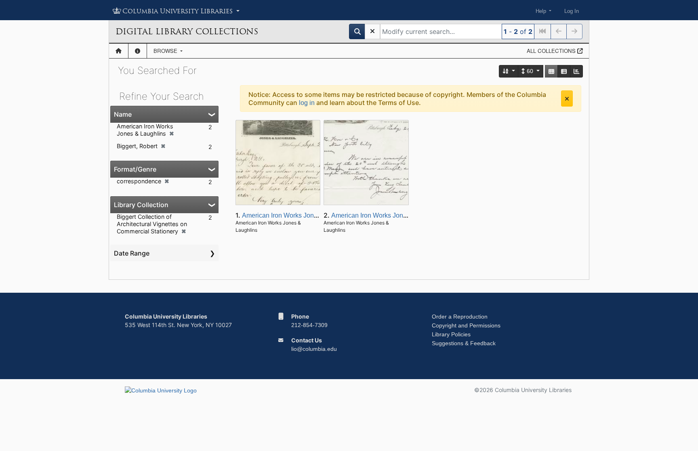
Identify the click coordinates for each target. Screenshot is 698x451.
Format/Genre (135, 169)
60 (530, 71)
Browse (166, 51)
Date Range (131, 253)
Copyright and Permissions (466, 325)
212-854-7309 (309, 325)
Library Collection (141, 205)
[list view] (563, 71)
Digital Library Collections (187, 31)
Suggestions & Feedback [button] (464, 343)
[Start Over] (372, 31)
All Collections (552, 51)
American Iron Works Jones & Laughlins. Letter (309, 215)
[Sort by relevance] (509, 71)
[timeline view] (576, 71)
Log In (571, 11)
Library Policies (451, 334)
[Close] (567, 98)
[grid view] (551, 71)
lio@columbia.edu (314, 349)
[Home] (118, 51)
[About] (137, 51)
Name (123, 114)
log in (307, 102)
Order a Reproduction (460, 316)
